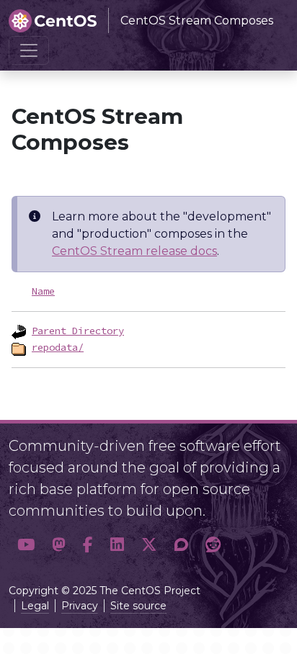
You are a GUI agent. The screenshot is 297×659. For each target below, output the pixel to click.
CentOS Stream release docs (134, 251)
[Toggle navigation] (29, 50)
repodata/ (58, 347)
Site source (138, 605)
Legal (35, 605)
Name (43, 290)
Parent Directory (78, 330)
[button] (26, 545)
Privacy (79, 605)
